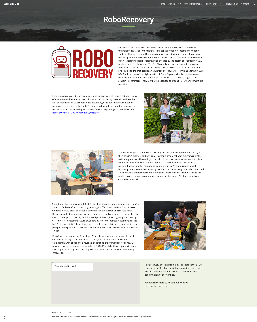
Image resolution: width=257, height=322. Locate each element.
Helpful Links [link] (231, 3)
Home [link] (162, 3)
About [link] (172, 3)
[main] (128, 20)
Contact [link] (245, 3)
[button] (254, 4)
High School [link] (212, 3)
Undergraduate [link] (192, 3)
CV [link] (179, 3)
